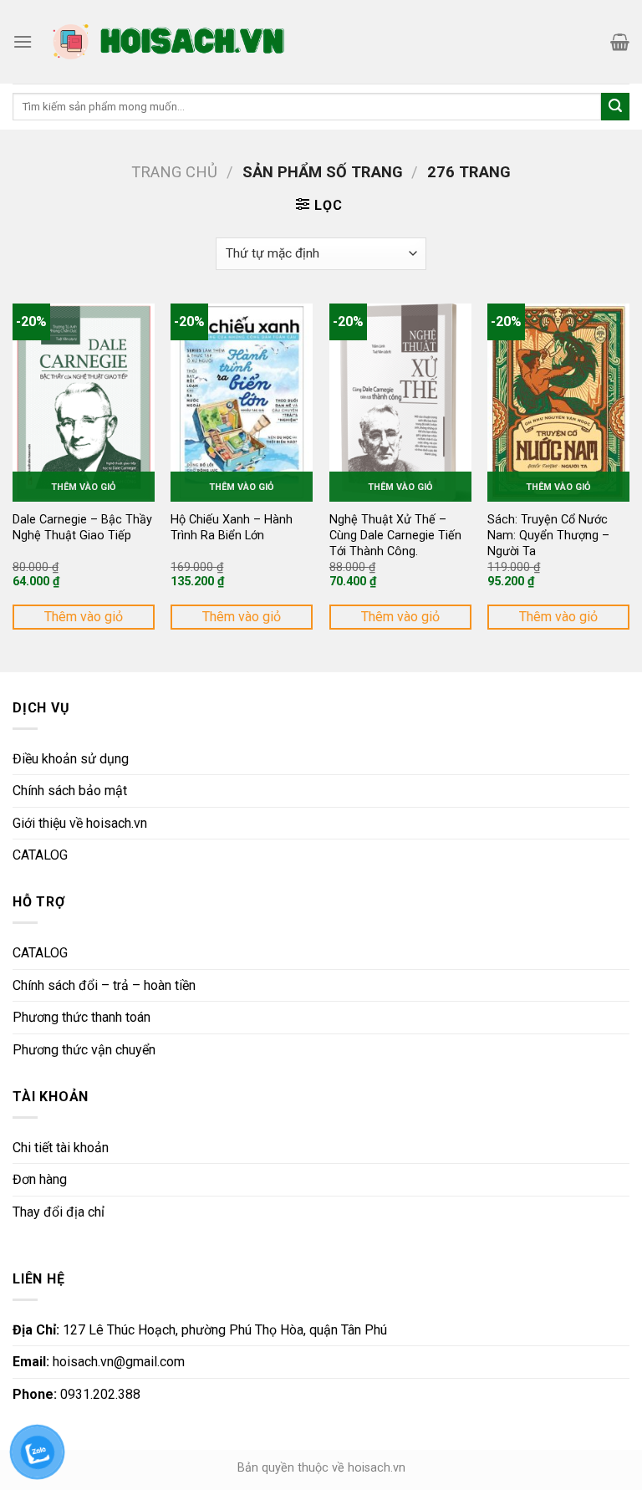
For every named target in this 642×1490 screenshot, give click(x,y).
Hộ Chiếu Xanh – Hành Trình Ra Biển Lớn (232, 528)
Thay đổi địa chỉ (58, 1212)
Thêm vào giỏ (83, 617)
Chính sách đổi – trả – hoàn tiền (104, 985)
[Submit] (615, 107)
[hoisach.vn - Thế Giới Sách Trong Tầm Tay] (170, 42)
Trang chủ (174, 172)
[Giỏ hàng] (619, 41)
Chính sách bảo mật (70, 791)
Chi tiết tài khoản (61, 1148)
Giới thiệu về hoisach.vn (80, 823)
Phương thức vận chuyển (84, 1050)
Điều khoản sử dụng (71, 759)
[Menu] (23, 41)
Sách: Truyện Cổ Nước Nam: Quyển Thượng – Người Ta (548, 535)
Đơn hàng (40, 1179)
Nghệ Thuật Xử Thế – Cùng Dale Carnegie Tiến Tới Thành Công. (395, 535)
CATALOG (40, 855)
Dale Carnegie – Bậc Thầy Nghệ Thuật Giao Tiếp (82, 528)
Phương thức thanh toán (81, 1017)
